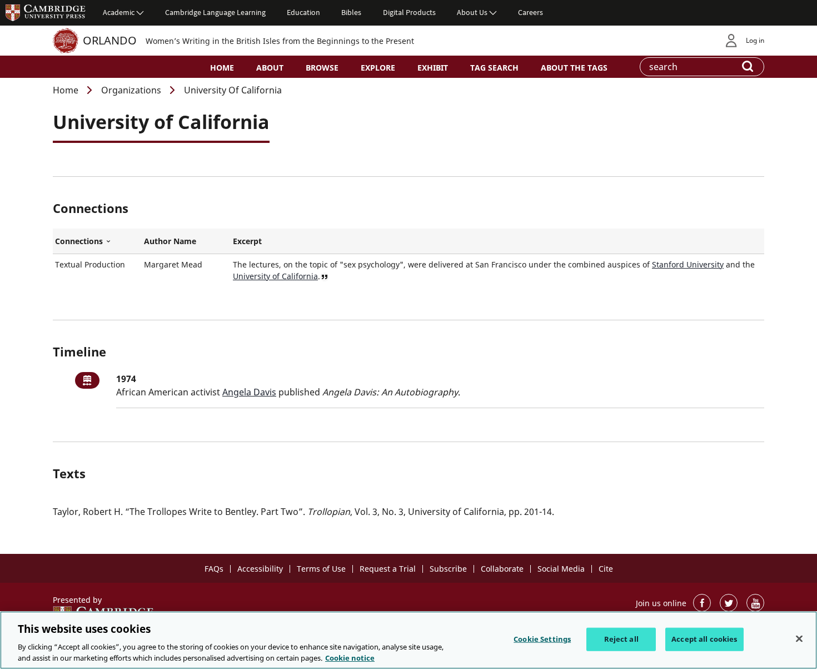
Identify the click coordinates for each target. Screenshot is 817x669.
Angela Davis (249, 392)
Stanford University (688, 264)
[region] (408, 640)
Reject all (621, 639)
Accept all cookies (704, 639)
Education (303, 12)
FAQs (214, 568)
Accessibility (260, 568)
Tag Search (494, 67)
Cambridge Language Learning (215, 12)
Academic (118, 12)
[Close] (799, 639)
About (269, 67)
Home (222, 67)
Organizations (131, 90)
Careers (530, 12)
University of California (275, 276)
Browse (322, 67)
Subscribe (448, 568)
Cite (606, 568)
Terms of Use (321, 568)
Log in (755, 40)
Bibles (351, 12)
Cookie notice (350, 657)
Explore (378, 67)
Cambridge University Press (46, 12)
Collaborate (502, 568)
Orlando (110, 40)
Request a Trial (388, 568)
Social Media (561, 568)
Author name (170, 241)
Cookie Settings (542, 639)
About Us (472, 12)
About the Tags (574, 67)
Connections (97, 241)
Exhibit (432, 67)
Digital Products (409, 12)
